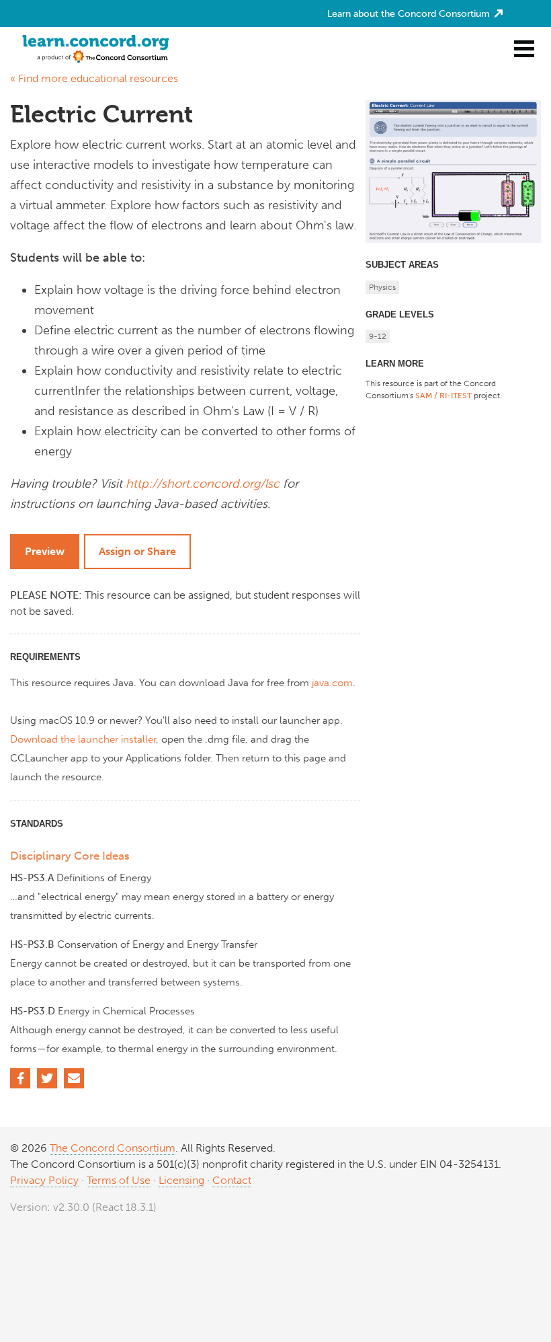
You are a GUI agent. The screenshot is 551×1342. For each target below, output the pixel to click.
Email (74, 1078)
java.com (332, 683)
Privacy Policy (44, 1180)
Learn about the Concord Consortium (410, 14)
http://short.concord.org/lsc (203, 483)
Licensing (181, 1180)
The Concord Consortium (112, 1148)
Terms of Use (119, 1180)
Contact (231, 1180)
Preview (45, 551)
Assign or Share (137, 551)
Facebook (20, 1078)
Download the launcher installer (83, 739)
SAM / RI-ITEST (443, 395)
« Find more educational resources (94, 78)
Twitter (47, 1078)
